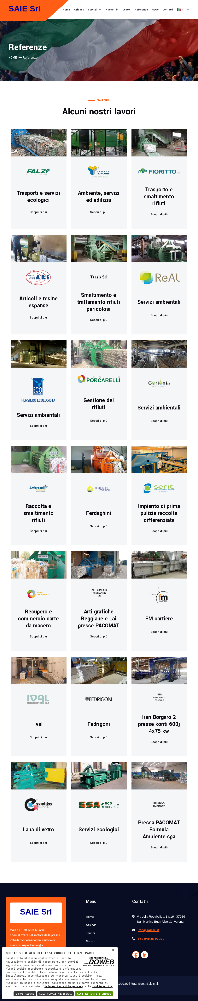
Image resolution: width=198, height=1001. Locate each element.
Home (66, 9)
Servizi (92, 9)
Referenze (141, 9)
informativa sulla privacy (63, 986)
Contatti (167, 9)
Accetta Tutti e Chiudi (94, 993)
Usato (126, 9)
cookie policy (102, 986)
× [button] (113, 949)
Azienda (79, 9)
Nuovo (110, 9)
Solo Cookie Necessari (55, 993)
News (155, 9)
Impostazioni (24, 993)
